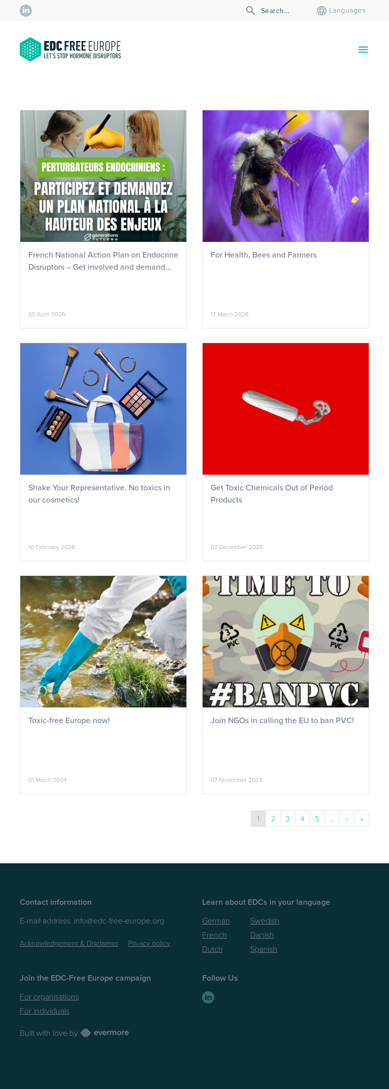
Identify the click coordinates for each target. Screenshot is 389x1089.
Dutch (212, 949)
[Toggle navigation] (363, 50)
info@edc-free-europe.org (119, 921)
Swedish (265, 921)
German (216, 921)
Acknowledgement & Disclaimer (69, 943)
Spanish (264, 949)
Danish (262, 935)
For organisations (49, 997)
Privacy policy (149, 943)
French (214, 935)
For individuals (44, 1011)
